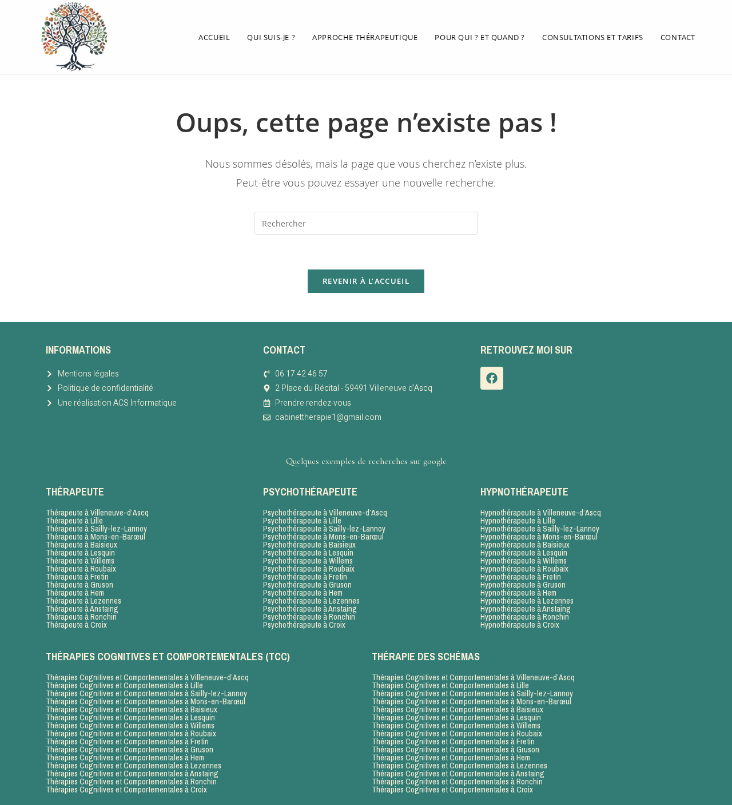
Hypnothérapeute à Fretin (520, 577)
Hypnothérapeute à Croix (519, 625)
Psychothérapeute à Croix (304, 625)
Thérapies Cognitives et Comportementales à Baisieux (131, 709)
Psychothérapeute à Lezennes (311, 601)
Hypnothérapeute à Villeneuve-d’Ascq (540, 513)
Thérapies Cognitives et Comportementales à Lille (124, 685)
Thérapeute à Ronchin (81, 617)
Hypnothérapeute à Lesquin (523, 553)
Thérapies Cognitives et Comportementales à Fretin (127, 741)
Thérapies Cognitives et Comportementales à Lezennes (133, 766)
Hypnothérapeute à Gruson (523, 585)
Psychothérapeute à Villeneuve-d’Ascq (325, 513)
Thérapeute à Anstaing (82, 609)
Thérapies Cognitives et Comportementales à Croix (126, 790)
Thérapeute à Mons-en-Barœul (95, 537)
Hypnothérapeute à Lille (517, 521)
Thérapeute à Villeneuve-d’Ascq (97, 513)
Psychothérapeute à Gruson (307, 585)
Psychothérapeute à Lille (302, 521)
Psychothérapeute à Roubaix (309, 569)
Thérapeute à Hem (75, 593)
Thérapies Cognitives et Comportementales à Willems (130, 725)
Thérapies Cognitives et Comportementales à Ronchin (131, 782)
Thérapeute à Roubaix (81, 569)
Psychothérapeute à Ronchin (309, 617)
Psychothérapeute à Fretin (305, 577)
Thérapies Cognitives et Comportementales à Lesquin (130, 717)
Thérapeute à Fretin (77, 577)
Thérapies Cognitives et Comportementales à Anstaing (132, 774)
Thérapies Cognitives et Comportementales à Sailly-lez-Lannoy (146, 693)
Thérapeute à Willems (80, 561)
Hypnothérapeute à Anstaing (525, 609)
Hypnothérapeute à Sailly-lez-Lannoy (539, 529)
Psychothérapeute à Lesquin (308, 553)
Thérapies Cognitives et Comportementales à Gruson (129, 749)
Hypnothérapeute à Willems (523, 561)
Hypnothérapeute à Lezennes (527, 601)
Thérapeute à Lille (74, 521)
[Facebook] (491, 378)
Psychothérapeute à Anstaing (310, 609)
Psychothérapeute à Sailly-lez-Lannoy (324, 529)
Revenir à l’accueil (366, 281)
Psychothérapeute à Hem (303, 593)
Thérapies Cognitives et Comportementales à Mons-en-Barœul (145, 701)
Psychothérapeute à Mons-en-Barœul (323, 537)
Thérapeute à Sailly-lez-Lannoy (96, 529)
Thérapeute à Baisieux (81, 545)
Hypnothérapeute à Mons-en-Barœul (539, 537)
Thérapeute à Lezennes (83, 601)
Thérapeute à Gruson (79, 585)
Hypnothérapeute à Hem (518, 593)
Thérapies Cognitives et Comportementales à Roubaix (131, 733)
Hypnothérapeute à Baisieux (525, 545)
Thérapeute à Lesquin (80, 553)
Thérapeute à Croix (76, 625)
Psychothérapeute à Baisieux (309, 545)
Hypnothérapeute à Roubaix (524, 569)
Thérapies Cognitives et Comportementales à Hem (125, 758)
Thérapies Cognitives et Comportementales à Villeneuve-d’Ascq (147, 677)
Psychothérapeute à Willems (308, 561)
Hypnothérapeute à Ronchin (524, 617)
